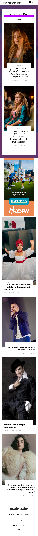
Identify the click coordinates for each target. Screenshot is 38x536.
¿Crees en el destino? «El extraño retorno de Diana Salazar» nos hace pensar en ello (19, 72)
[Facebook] (17, 520)
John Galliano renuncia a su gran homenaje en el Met (14, 425)
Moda (5, 422)
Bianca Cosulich (19, 145)
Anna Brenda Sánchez (19, 80)
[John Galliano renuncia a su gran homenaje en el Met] (19, 391)
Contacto (26, 514)
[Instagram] (21, 520)
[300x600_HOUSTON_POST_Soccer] (19, 216)
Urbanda (19, 532)
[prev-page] (17, 150)
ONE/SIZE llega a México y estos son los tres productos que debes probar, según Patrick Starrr (17, 287)
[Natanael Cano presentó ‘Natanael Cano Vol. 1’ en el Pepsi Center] (19, 322)
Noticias (19, 514)
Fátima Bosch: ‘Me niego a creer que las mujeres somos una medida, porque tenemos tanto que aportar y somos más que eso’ (21, 488)
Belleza (6, 282)
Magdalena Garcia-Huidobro (13, 430)
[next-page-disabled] (20, 150)
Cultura (19, 128)
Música (32, 345)
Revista (32, 482)
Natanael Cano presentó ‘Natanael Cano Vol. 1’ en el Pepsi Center (21, 348)
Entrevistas (19, 65)
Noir (19, 529)
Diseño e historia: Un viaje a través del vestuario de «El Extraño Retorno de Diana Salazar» (19, 136)
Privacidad (12, 514)
